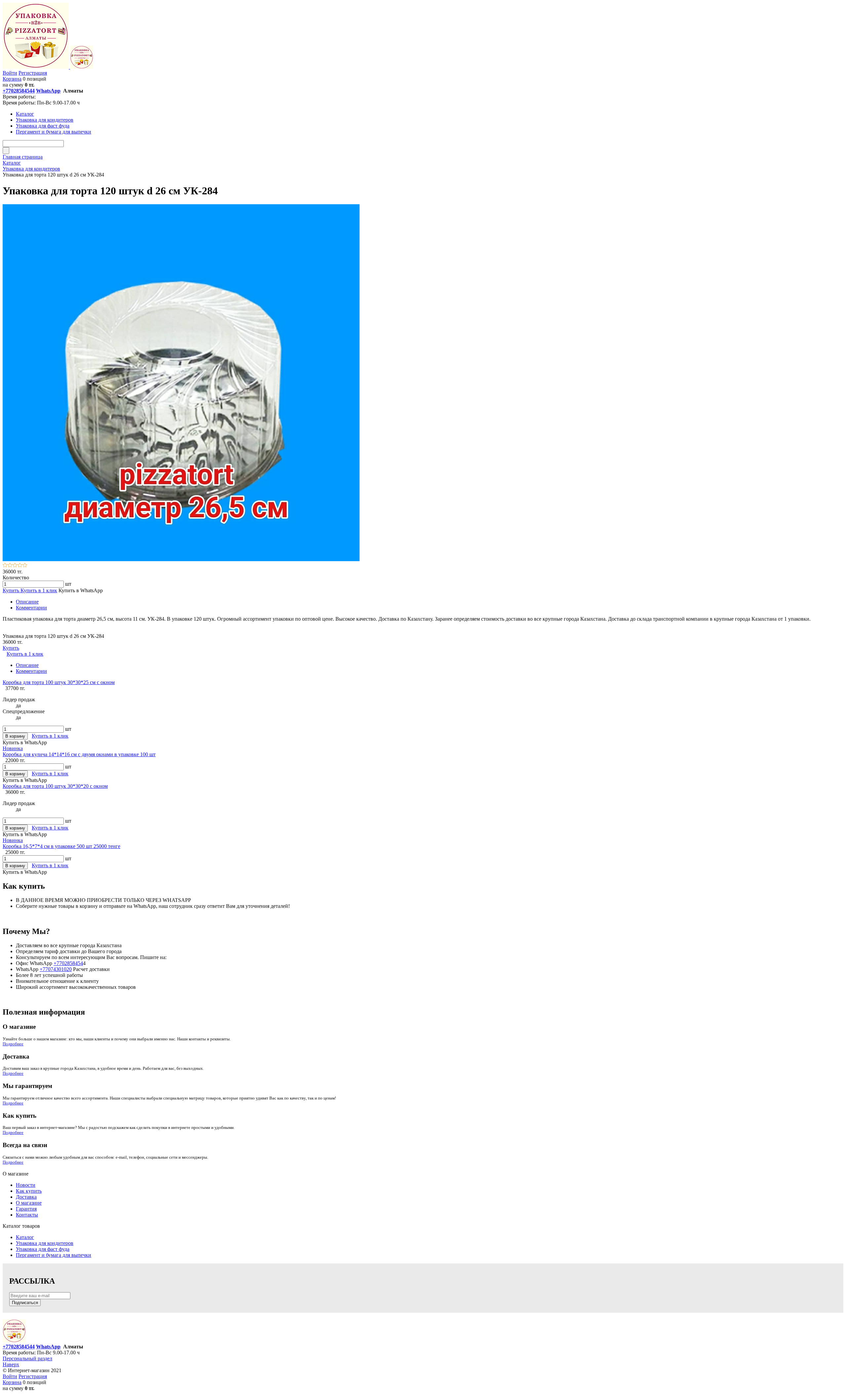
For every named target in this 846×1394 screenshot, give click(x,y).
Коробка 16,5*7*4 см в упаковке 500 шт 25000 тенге (61, 846)
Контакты (27, 1215)
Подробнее (13, 1044)
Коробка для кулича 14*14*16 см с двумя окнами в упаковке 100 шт (79, 754)
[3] (15, 565)
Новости (25, 1185)
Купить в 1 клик (38, 590)
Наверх (11, 1364)
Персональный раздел (27, 1358)
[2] (10, 565)
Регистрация (33, 73)
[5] (24, 565)
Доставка (26, 1197)
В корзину (15, 736)
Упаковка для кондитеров (44, 1243)
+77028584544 (19, 91)
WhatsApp (48, 91)
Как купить (29, 1191)
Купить (11, 590)
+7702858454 (68, 963)
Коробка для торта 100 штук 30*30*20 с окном (55, 786)
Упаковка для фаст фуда (42, 1249)
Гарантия (26, 1209)
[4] (20, 565)
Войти (10, 73)
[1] (5, 565)
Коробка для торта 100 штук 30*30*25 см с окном (59, 682)
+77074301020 (56, 969)
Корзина (12, 79)
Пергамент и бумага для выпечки (53, 1255)
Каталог (25, 1237)
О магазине (29, 1203)
